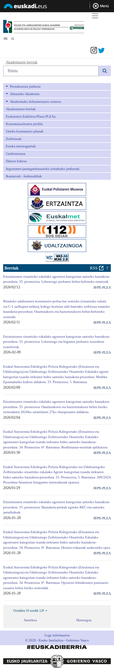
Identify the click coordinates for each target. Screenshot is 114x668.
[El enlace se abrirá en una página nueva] (57, 188)
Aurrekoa (30, 620)
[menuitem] (57, 86)
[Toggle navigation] (95, 15)
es (12, 38)
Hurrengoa (83, 620)
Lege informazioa (57, 635)
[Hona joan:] (53, 27)
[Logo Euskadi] (57, 7)
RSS (94, 268)
